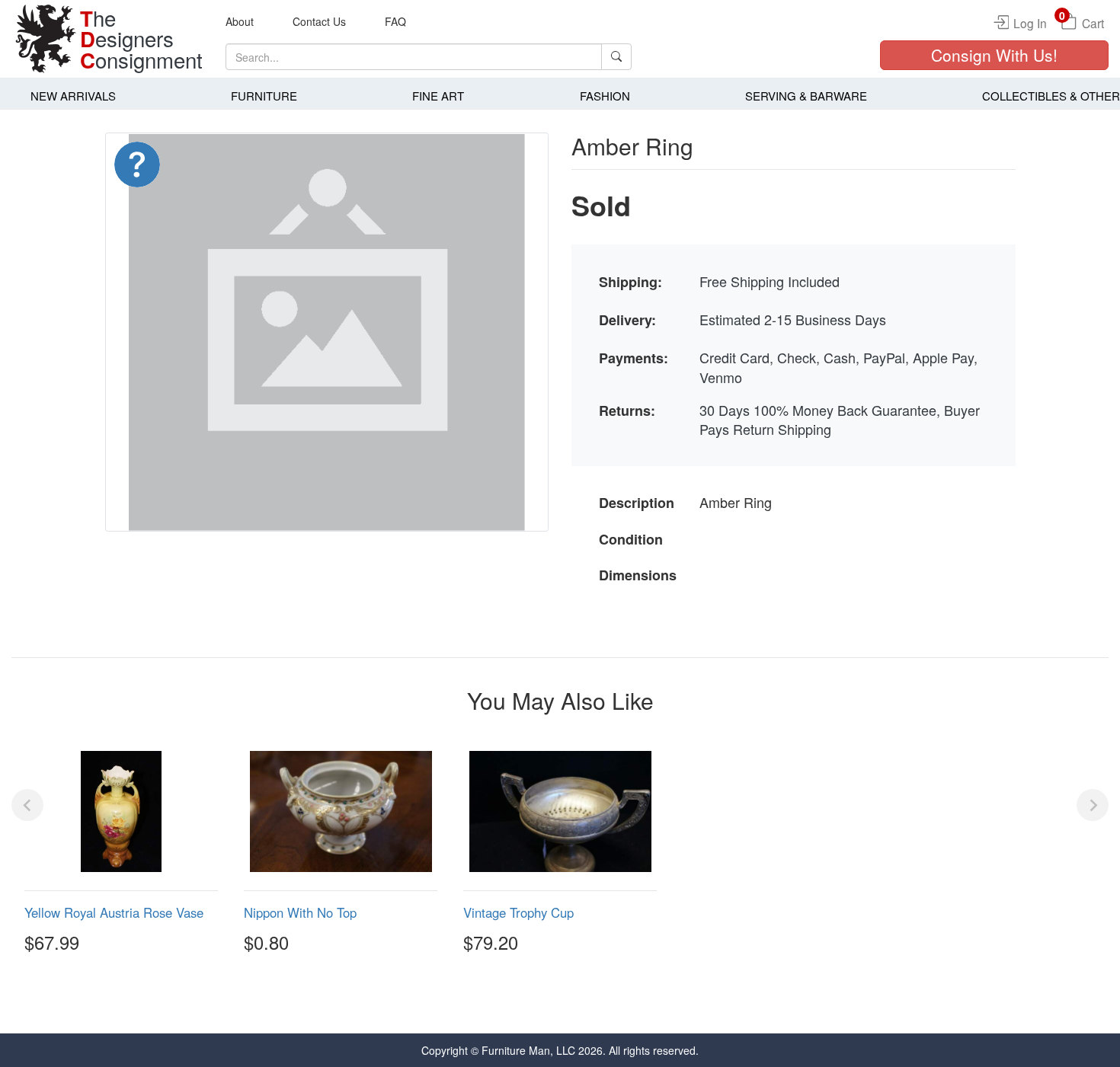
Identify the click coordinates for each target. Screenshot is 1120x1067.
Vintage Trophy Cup (518, 912)
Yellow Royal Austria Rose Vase (113, 912)
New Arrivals (73, 96)
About (240, 21)
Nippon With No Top (300, 912)
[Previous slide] (27, 805)
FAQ (395, 21)
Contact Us (319, 21)
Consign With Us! (994, 54)
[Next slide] (1093, 805)
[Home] (45, 39)
